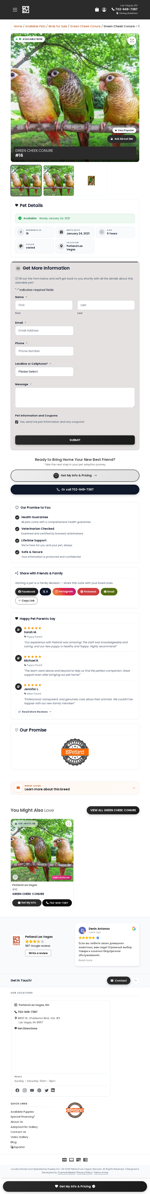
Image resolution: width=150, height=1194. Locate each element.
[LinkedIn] (53, 1090)
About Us (17, 1122)
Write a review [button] (38, 953)
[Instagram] (25, 1090)
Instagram (66, 591)
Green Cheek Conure (85, 26)
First (17, 313)
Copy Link (28, 600)
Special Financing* (23, 1117)
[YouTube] (32, 1090)
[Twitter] (47, 1090)
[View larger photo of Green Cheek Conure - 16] (68, 823)
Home (18, 26)
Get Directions (27, 1028)
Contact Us (18, 1132)
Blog (13, 1142)
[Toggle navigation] (15, 9)
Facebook (28, 591)
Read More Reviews (35, 712)
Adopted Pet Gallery (24, 1127)
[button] (25, 823)
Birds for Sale (57, 26)
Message (23, 384)
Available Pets (35, 26)
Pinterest (90, 591)
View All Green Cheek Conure (113, 810)
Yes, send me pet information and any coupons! (52, 422)
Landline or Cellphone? (33, 364)
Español (19, 1147)
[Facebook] (17, 1090)
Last (79, 313)
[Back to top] (135, 980)
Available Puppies (22, 1112)
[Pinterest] (39, 1090)
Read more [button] (85, 960)
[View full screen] (132, 40)
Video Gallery (19, 1137)
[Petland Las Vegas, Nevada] (25, 10)
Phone (21, 343)
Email (20, 323)
